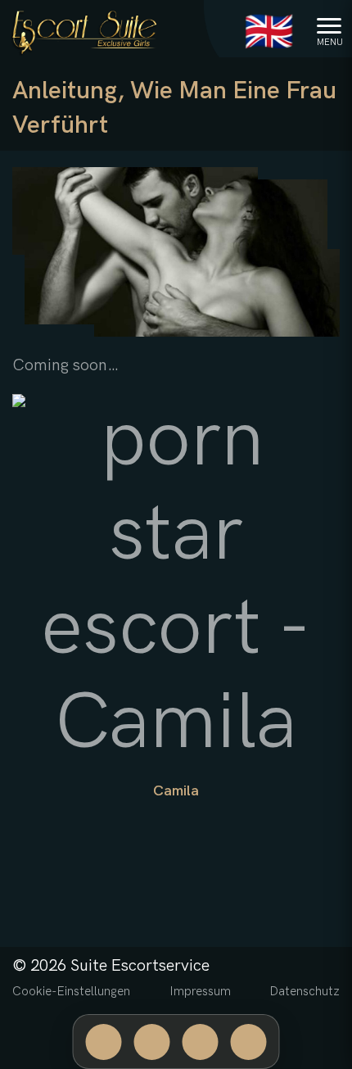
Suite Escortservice (140, 966)
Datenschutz (304, 991)
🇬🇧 (269, 33)
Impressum (200, 991)
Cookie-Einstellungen (71, 991)
